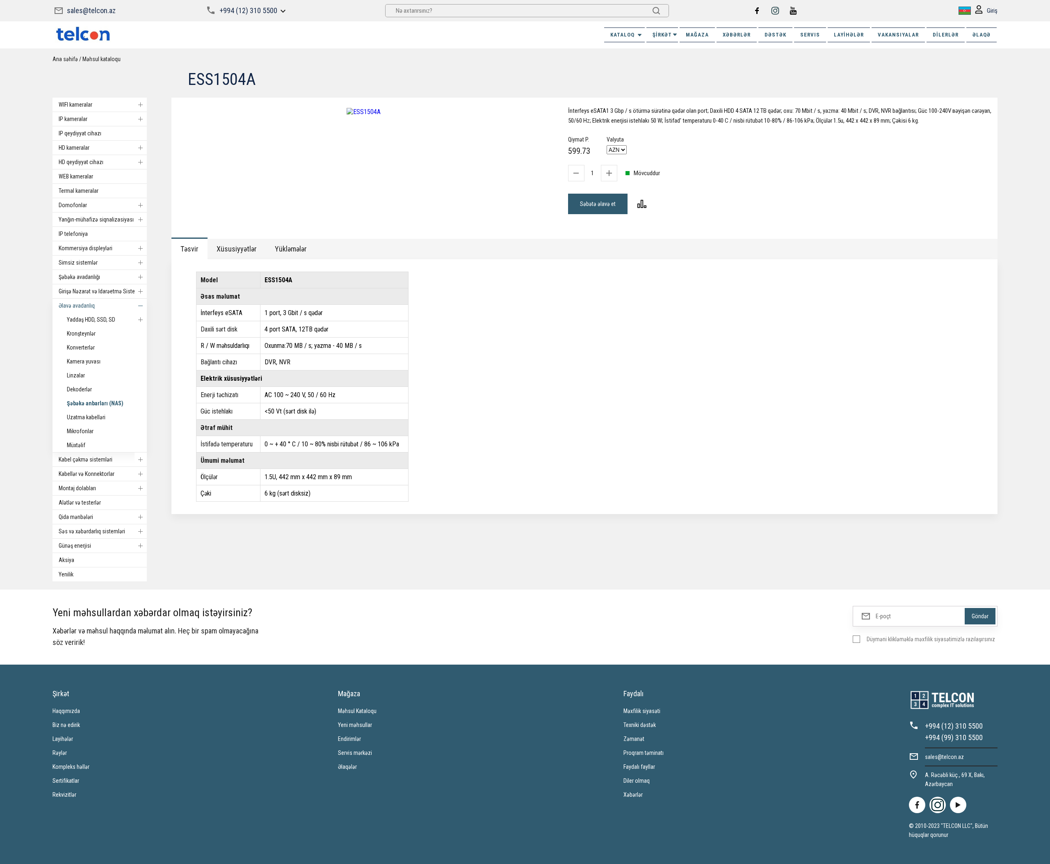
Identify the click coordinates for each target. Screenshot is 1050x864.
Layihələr (849, 35)
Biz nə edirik (66, 725)
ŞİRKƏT (662, 35)
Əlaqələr (347, 766)
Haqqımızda (66, 711)
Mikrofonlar (80, 431)
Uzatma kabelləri (86, 417)
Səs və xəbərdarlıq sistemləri (92, 531)
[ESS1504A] (364, 112)
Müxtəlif (76, 445)
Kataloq (622, 35)
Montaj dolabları (77, 488)
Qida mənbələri (76, 517)
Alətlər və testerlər (80, 502)
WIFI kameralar (75, 104)
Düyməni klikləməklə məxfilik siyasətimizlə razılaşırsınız (931, 639)
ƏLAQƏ (981, 35)
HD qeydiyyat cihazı (81, 162)
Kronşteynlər (81, 333)
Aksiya (66, 560)
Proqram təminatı (643, 753)
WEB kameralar (76, 176)
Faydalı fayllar (639, 766)
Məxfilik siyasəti (641, 711)
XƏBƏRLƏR (737, 35)
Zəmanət (633, 739)
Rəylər (59, 753)
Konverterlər (81, 347)
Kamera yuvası (83, 361)
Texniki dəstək (639, 725)
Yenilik (66, 574)
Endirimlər (349, 739)
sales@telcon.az (91, 10)
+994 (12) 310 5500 (248, 10)
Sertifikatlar (65, 780)
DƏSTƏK (775, 35)
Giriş (992, 10)
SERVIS (810, 35)
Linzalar (76, 375)
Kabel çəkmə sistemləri (85, 459)
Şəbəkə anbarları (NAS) (95, 403)
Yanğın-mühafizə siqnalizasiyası (96, 219)
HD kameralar (74, 147)
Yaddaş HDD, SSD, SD (91, 319)
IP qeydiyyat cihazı (80, 133)
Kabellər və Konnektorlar (86, 474)
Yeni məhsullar (355, 725)
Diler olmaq (636, 780)
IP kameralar (73, 119)
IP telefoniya (73, 234)
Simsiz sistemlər (78, 262)
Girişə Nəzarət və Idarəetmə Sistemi (100, 291)
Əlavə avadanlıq (77, 305)
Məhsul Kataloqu (357, 711)
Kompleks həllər (70, 766)
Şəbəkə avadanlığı (79, 277)
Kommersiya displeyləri (85, 248)
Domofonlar (73, 205)
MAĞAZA (697, 35)
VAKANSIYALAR (898, 35)
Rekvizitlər (64, 794)
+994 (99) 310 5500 (954, 737)
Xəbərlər (633, 794)
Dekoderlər (79, 389)
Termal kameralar (78, 190)
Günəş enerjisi (75, 545)
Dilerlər (946, 35)
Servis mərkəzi (355, 753)
